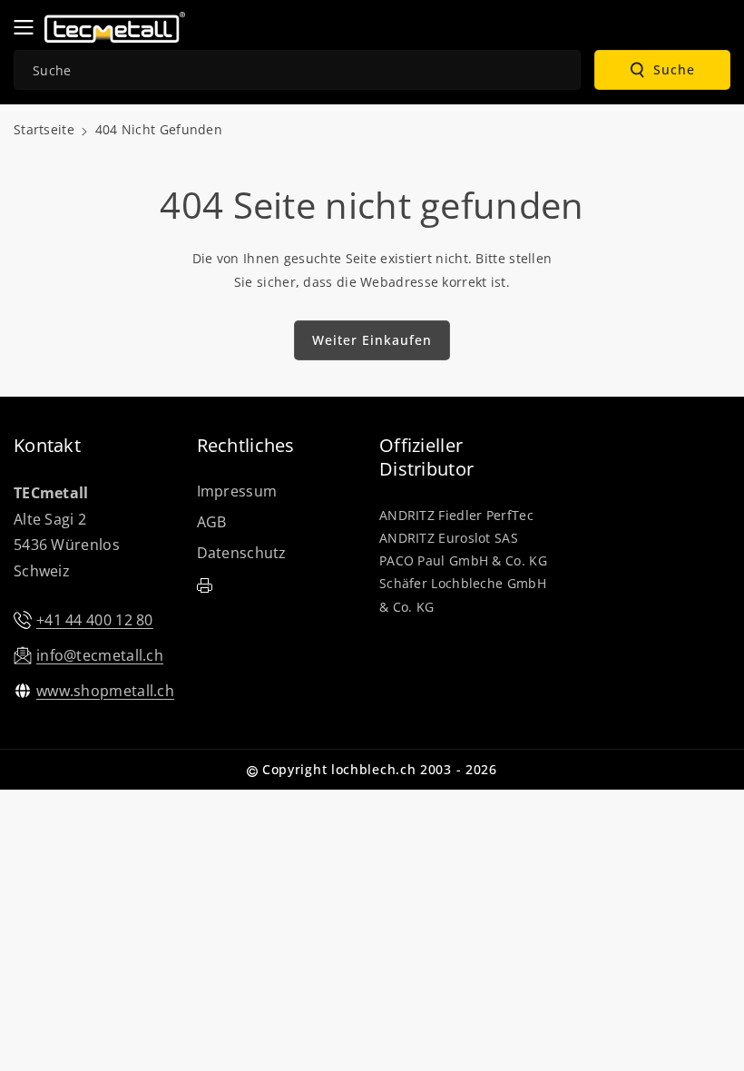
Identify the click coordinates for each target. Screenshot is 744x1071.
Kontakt (47, 445)
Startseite (44, 129)
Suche (674, 69)
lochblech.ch (373, 769)
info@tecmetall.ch (99, 655)
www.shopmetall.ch (105, 691)
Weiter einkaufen (372, 340)
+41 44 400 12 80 (94, 620)
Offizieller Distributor (426, 457)
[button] (29, 27)
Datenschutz (242, 553)
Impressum (237, 491)
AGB (212, 522)
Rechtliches (246, 445)
